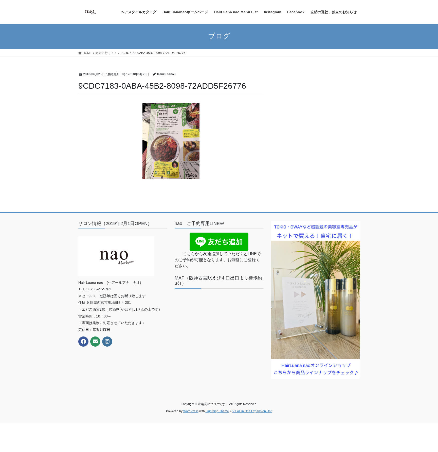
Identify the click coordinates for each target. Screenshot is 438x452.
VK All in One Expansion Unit (252, 411)
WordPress (190, 411)
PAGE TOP (423, 433)
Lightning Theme (217, 411)
